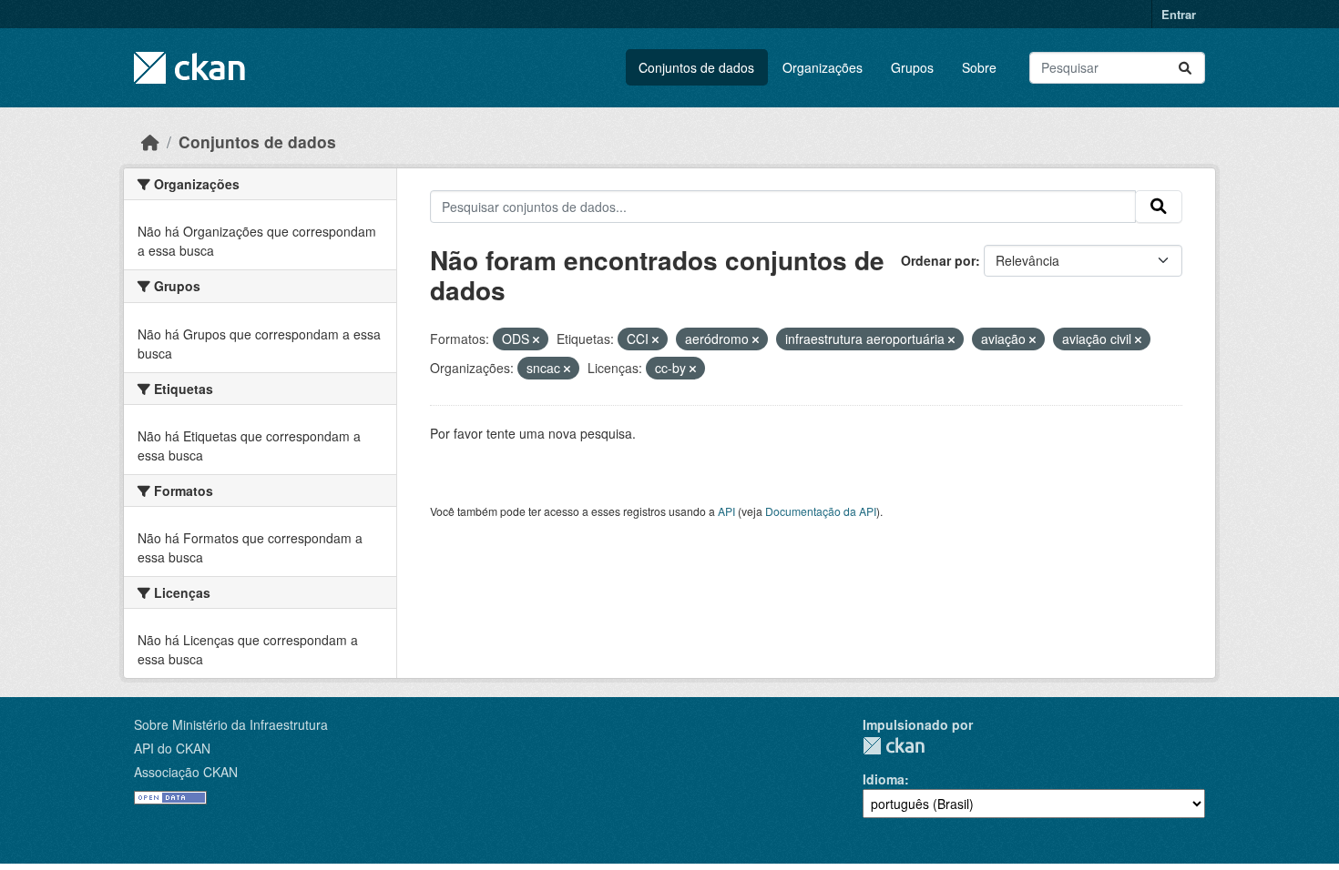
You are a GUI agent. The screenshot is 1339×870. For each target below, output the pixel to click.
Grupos (912, 67)
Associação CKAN (186, 772)
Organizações (822, 67)
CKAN (894, 745)
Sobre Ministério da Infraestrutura (231, 724)
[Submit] (1185, 68)
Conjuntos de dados (696, 67)
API (726, 511)
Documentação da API (820, 511)
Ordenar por (938, 260)
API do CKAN (172, 748)
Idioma (884, 779)
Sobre (979, 67)
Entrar (1178, 14)
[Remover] (536, 339)
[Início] (150, 141)
